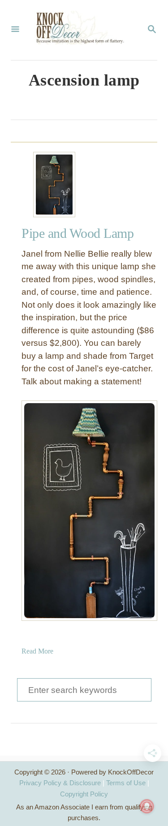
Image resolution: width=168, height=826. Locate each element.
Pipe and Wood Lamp (78, 233)
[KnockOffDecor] (83, 30)
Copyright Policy (84, 794)
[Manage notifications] (147, 806)
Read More (37, 651)
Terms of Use (126, 783)
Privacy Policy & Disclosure (60, 783)
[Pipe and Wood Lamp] (54, 184)
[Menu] (15, 30)
